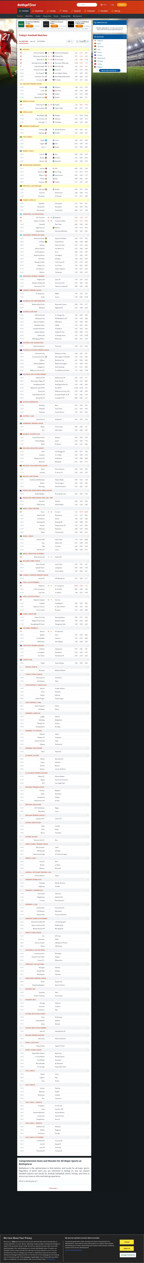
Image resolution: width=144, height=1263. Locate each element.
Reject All (127, 1248)
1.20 (76, 357)
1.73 (86, 108)
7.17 (76, 182)
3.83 (81, 663)
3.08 (81, 193)
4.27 (81, 592)
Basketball (39, 11)
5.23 (76, 441)
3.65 (81, 129)
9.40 (86, 357)
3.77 (76, 649)
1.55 (86, 179)
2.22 (76, 133)
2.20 (76, 546)
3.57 (81, 564)
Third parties (50, 1259)
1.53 (76, 265)
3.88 (81, 332)
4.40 (81, 315)
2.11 (76, 196)
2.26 (76, 238)
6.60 (81, 370)
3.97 (81, 452)
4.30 (81, 384)
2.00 (76, 483)
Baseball (77, 11)
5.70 (81, 335)
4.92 (86, 207)
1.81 (86, 649)
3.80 (76, 286)
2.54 (76, 140)
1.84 (76, 532)
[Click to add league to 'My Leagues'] (20, 667)
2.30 (76, 189)
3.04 (86, 140)
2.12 (76, 147)
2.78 (86, 161)
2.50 (86, 262)
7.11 (86, 97)
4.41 (76, 108)
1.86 (76, 87)
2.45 (76, 339)
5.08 (76, 179)
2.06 (86, 529)
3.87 (81, 207)
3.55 (81, 419)
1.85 (76, 346)
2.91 (76, 462)
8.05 (81, 297)
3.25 (86, 76)
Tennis (65, 11)
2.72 (81, 245)
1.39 (76, 97)
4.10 (86, 272)
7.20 (86, 642)
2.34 (76, 193)
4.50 (76, 427)
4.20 (86, 325)
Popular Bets (47, 16)
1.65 (76, 70)
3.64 (81, 76)
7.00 (86, 522)
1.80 (86, 224)
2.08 (76, 76)
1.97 (76, 80)
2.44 (76, 122)
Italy (99, 49)
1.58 (86, 210)
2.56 (76, 91)
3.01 (81, 140)
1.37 (76, 412)
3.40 (81, 391)
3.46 (86, 80)
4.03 (86, 73)
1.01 (86, 388)
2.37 (76, 245)
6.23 (86, 265)
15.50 (86, 297)
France (100, 52)
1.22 (76, 335)
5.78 (86, 592)
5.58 (86, 315)
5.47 (81, 182)
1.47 (76, 280)
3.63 (81, 231)
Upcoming (41, 41)
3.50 (81, 437)
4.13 (81, 228)
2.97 (86, 252)
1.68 (86, 452)
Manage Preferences (128, 1255)
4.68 (86, 458)
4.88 (81, 522)
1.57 (76, 635)
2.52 (76, 469)
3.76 (81, 87)
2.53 (76, 119)
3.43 (86, 346)
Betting (117, 11)
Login (112, 5)
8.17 (81, 172)
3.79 (86, 87)
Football (25, 11)
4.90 (81, 97)
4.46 (86, 519)
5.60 (81, 398)
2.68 (86, 91)
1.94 (76, 272)
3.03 (81, 119)
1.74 (86, 332)
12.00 (81, 388)
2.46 (86, 360)
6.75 (76, 283)
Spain (99, 43)
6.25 (86, 269)
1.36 (86, 182)
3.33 (86, 546)
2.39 (76, 161)
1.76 (76, 318)
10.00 (81, 115)
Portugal (100, 61)
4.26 (81, 73)
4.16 (81, 70)
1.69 (76, 458)
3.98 (81, 322)
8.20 (81, 539)
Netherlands (101, 58)
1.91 (76, 364)
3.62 (81, 265)
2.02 (86, 329)
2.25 (76, 444)
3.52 (86, 238)
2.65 (86, 603)
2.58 (76, 252)
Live (32, 41)
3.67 (81, 462)
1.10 (76, 539)
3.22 (81, 469)
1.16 (76, 172)
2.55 (76, 391)
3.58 (81, 133)
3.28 (81, 472)
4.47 (76, 452)
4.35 (76, 437)
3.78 (81, 304)
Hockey (53, 11)
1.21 (86, 398)
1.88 (86, 286)
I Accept (126, 1242)
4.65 (76, 168)
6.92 (86, 412)
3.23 (81, 122)
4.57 (81, 168)
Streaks (38, 16)
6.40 (86, 638)
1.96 (76, 607)
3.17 (81, 515)
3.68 (81, 161)
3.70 (81, 280)
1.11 (76, 115)
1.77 (86, 175)
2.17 (86, 578)
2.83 (86, 444)
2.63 (76, 419)
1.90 (76, 129)
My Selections (77, 16)
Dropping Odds (65, 16)
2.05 (76, 154)
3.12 (86, 193)
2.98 (86, 94)
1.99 (76, 294)
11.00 (86, 370)
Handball (104, 11)
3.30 (81, 91)
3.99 (86, 147)
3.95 (81, 325)
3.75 (76, 378)
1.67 (86, 564)
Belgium (100, 67)
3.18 (81, 505)
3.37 (81, 269)
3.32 (81, 203)
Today (81, 41)
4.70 (76, 564)
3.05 (81, 147)
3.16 (81, 94)
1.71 (76, 73)
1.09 (76, 297)
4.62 (81, 179)
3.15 (81, 617)
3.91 (86, 129)
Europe (100, 55)
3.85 (81, 364)
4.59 (81, 144)
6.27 (86, 571)
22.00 (86, 115)
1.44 (86, 494)
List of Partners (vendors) (73, 1250)
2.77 (86, 304)
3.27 (81, 189)
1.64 (76, 207)
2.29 (76, 603)
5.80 (86, 635)
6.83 (86, 158)
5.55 (86, 259)
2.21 (86, 203)
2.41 (76, 94)
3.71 (81, 80)
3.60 (86, 248)
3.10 (86, 119)
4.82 (76, 210)
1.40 (86, 144)
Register (122, 5)
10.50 (86, 335)
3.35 (81, 154)
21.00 (76, 388)
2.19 (76, 248)
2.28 (86, 308)
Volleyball (91, 11)
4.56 (86, 70)
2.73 (81, 262)
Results (56, 16)
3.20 (86, 294)
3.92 (76, 175)
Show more (53, 1188)
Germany (100, 46)
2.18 (86, 395)
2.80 (81, 248)
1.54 (76, 381)
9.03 (86, 228)
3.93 (81, 318)
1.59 (86, 168)
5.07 (86, 255)
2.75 (81, 238)
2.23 (86, 419)
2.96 (81, 272)
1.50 (86, 568)
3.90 (76, 480)
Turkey (100, 64)
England (100, 40)
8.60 (76, 398)
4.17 (81, 210)
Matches (20, 16)
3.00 (86, 122)
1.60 (76, 231)
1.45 (76, 315)
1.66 (86, 437)
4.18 (81, 175)
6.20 (81, 357)
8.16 (76, 144)
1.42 (76, 158)
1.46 (86, 283)
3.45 (81, 395)
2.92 (86, 543)
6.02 (86, 231)
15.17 (86, 172)
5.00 (86, 322)
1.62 (76, 663)
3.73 (86, 154)
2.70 (76, 395)
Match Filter (29, 16)
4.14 (86, 532)
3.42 (86, 515)
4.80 (86, 242)
